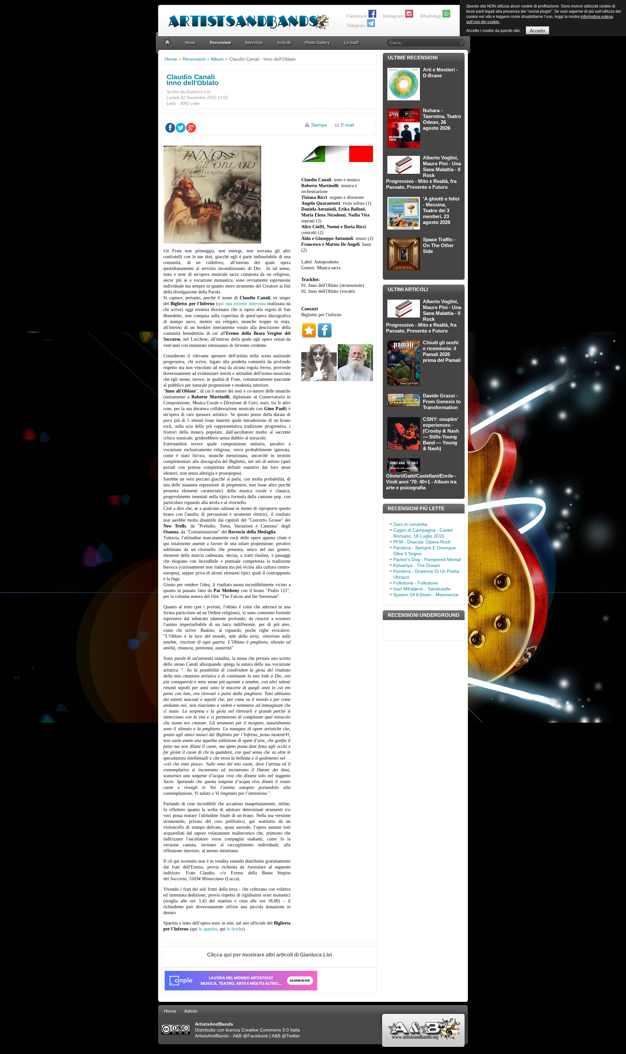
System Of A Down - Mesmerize (425, 594)
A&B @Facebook (250, 1035)
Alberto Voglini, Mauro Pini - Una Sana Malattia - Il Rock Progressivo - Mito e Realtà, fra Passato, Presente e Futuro (423, 172)
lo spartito (208, 929)
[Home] (168, 43)
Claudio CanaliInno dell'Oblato (193, 79)
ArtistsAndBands (212, 1035)
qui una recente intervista (241, 303)
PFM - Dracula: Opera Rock (422, 541)
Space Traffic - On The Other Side (439, 245)
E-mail (347, 124)
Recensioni (194, 59)
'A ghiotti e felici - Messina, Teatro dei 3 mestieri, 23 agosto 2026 (441, 210)
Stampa (319, 124)
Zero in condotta (410, 524)
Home (171, 59)
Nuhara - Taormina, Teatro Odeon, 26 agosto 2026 (442, 119)
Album (217, 59)
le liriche (235, 929)
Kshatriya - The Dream (416, 565)
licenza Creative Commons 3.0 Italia (263, 1029)
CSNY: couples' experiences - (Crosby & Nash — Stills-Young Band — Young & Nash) (441, 433)
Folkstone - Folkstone (415, 583)
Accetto (537, 30)
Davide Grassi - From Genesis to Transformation (442, 401)
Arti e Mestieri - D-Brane (440, 72)
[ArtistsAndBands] (243, 18)
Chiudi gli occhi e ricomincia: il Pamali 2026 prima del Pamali (442, 351)
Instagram (393, 16)
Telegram (356, 25)
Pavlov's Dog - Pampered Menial (427, 559)
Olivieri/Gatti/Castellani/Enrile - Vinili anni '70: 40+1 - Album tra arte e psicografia (421, 481)
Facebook (357, 16)
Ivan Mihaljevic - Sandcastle (422, 588)
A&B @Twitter (286, 1035)
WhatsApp (430, 16)
